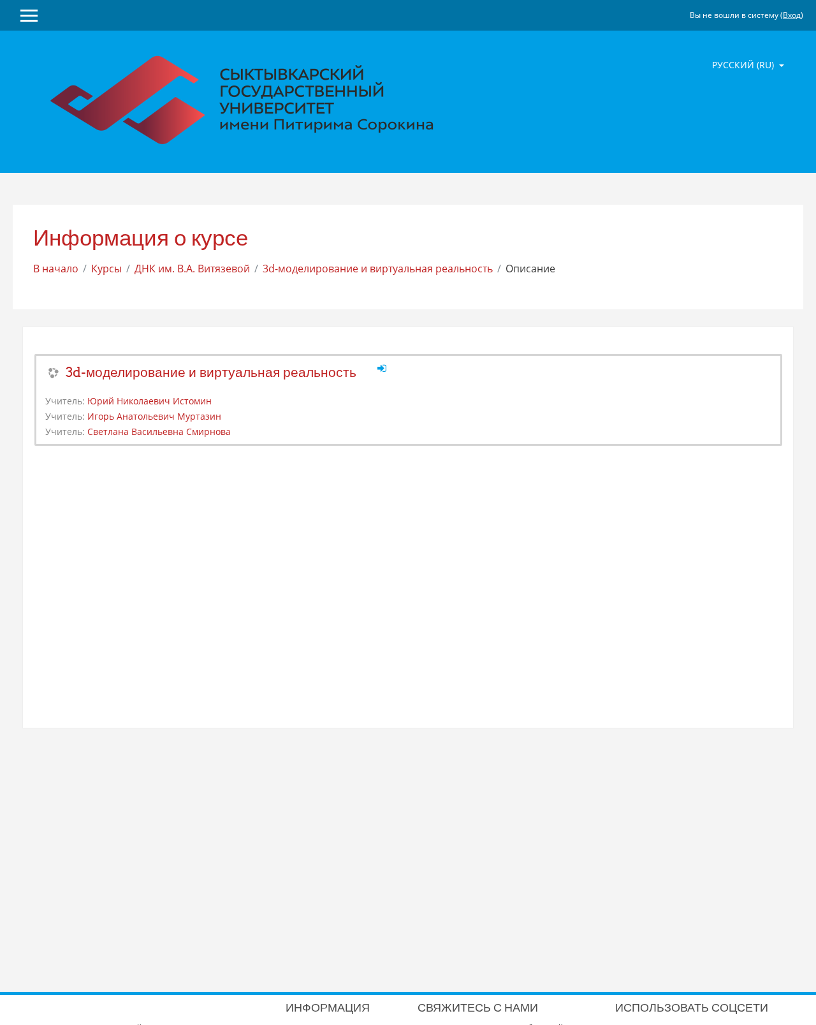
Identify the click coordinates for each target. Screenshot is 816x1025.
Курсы (106, 269)
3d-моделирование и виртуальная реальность (378, 269)
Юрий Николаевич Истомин (149, 401)
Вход (792, 15)
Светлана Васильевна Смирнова (159, 431)
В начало (55, 269)
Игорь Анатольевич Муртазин (154, 416)
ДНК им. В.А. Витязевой (192, 269)
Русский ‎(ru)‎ (744, 65)
